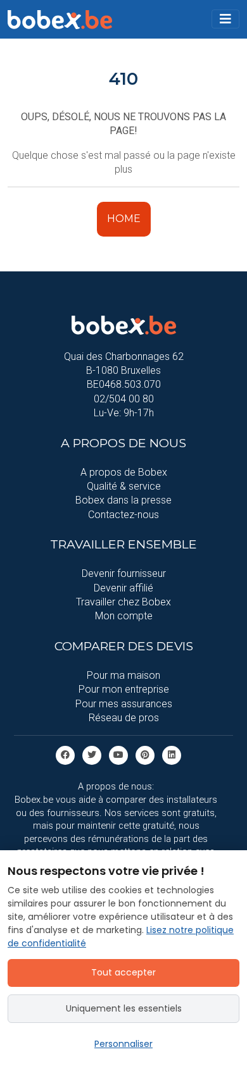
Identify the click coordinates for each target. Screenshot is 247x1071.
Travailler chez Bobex (123, 602)
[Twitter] (91, 755)
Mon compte (124, 616)
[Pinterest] (145, 755)
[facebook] (65, 755)
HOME (124, 219)
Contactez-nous (123, 515)
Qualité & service (124, 486)
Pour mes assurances (123, 704)
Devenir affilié (123, 588)
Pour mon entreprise (124, 689)
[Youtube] (118, 755)
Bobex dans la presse (123, 500)
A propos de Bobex (123, 472)
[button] (225, 19)
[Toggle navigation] (225, 18)
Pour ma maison (123, 675)
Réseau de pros (124, 718)
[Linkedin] (171, 755)
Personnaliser (123, 1043)
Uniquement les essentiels (124, 1008)
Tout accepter (123, 972)
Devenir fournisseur (124, 573)
